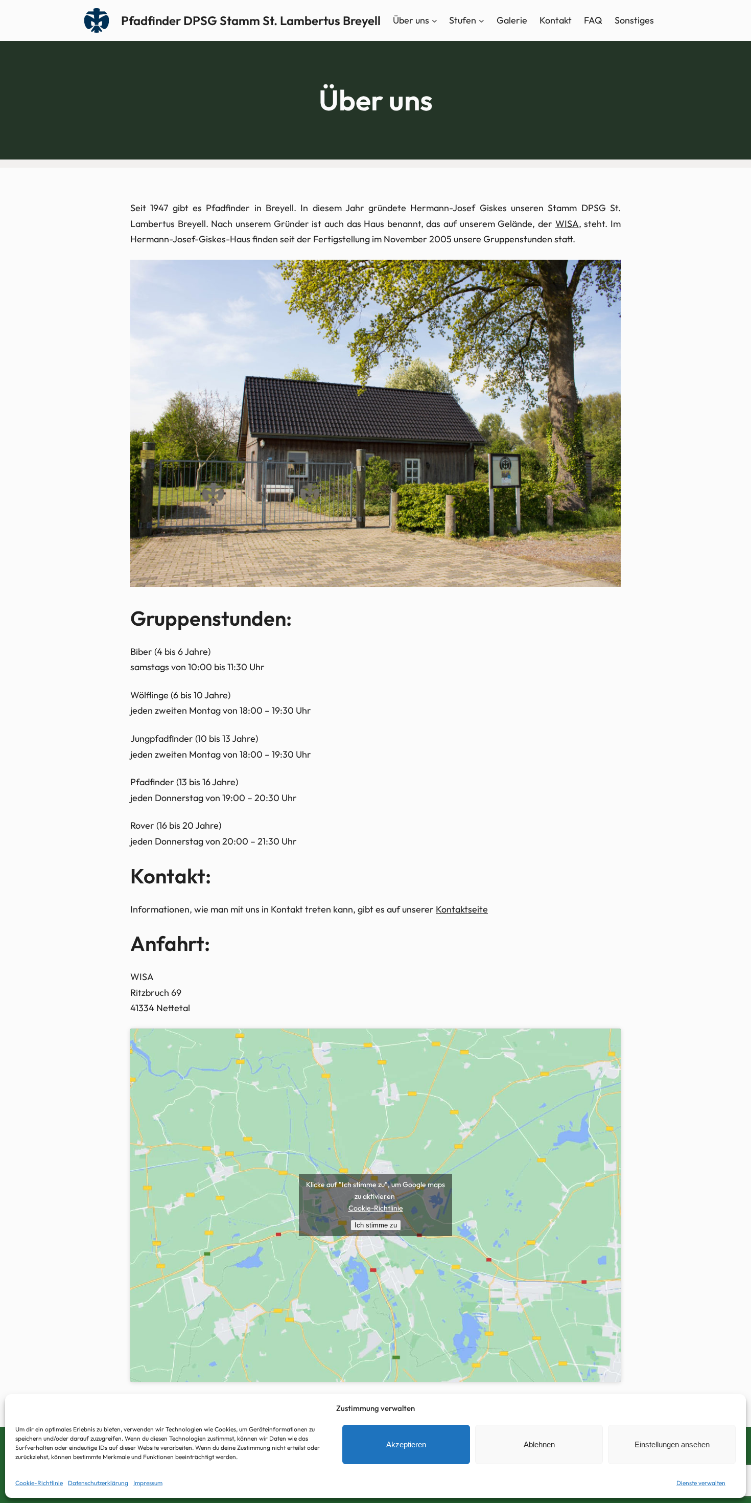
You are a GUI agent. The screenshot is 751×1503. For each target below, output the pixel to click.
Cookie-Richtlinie (39, 1483)
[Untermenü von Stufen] (481, 21)
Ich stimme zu (376, 1225)
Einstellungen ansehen (672, 1444)
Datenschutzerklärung (98, 1483)
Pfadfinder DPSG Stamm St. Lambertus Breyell (251, 20)
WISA (567, 224)
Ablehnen (539, 1444)
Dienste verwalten (700, 1483)
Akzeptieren (406, 1444)
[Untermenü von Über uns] (434, 21)
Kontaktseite (462, 909)
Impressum (147, 1483)
